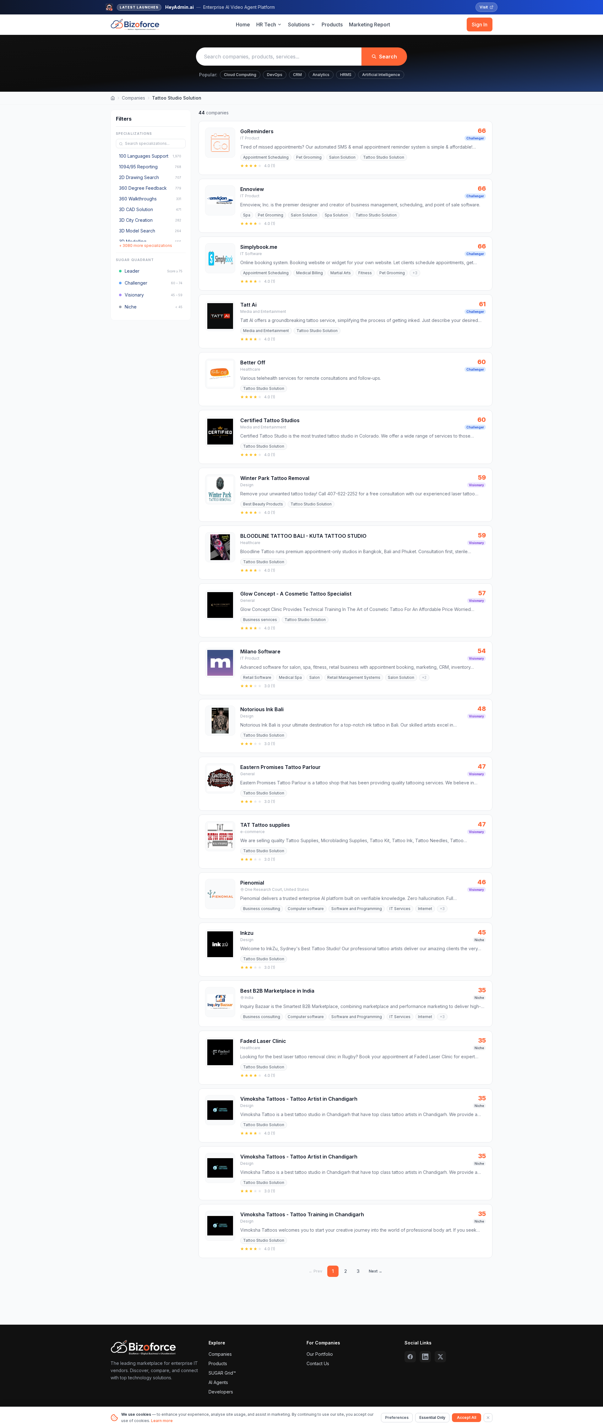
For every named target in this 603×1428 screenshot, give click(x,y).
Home (243, 24)
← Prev (315, 1271)
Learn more (162, 1420)
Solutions (299, 24)
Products (332, 24)
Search (388, 56)
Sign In (479, 24)
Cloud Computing (240, 74)
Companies (133, 98)
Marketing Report (369, 24)
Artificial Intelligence (381, 74)
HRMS (345, 74)
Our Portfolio (320, 1354)
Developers (221, 1391)
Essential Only (432, 1417)
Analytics (320, 74)
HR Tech (266, 24)
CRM (297, 74)
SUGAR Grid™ (222, 1373)
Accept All (466, 1417)
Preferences (397, 1417)
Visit (484, 7)
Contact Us (318, 1363)
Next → (375, 1271)
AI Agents (218, 1382)
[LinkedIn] (425, 1356)
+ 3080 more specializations (145, 245)
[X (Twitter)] (440, 1356)
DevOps (274, 74)
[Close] (488, 1417)
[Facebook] (410, 1356)
